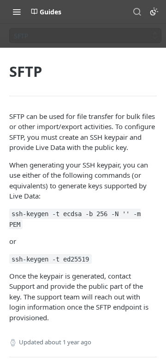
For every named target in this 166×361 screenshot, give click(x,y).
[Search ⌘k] (137, 11)
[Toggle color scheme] (154, 11)
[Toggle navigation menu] (16, 11)
